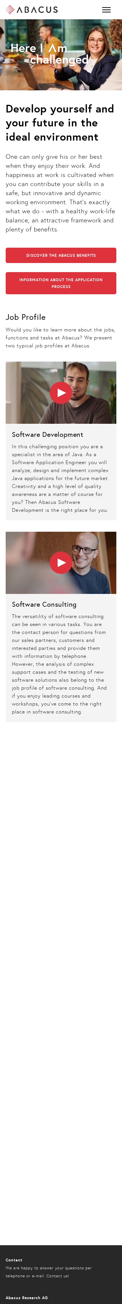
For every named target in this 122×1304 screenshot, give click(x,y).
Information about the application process (61, 283)
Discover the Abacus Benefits (61, 255)
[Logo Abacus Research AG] (32, 9)
